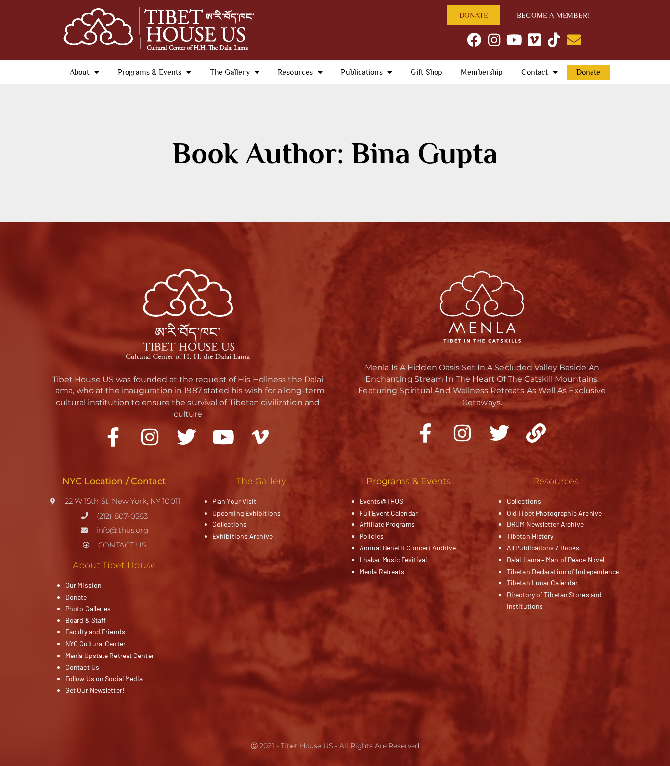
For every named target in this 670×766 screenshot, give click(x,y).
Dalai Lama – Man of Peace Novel (555, 559)
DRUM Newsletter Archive (545, 524)
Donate (588, 72)
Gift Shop (426, 72)
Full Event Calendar (389, 513)
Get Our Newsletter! (94, 690)
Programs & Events (150, 72)
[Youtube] (514, 40)
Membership (482, 72)
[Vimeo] (534, 40)
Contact (534, 72)
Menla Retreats (382, 571)
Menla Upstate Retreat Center (109, 655)
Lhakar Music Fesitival (393, 559)
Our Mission (83, 585)
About (80, 72)
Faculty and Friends (95, 632)
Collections (229, 524)
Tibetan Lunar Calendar (542, 582)
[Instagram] (494, 40)
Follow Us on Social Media (104, 678)
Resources (295, 72)
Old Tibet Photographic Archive (554, 513)
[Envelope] (574, 40)
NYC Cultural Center (95, 643)
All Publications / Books (543, 548)
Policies (372, 536)
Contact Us (82, 667)
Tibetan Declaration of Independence (563, 571)
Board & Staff (85, 620)
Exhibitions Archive (242, 536)
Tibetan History (530, 536)
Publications (361, 72)
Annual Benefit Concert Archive (408, 548)
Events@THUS (381, 501)
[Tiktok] (554, 40)
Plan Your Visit (234, 501)
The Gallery (230, 72)
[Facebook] (474, 40)
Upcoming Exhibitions (246, 513)
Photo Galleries (88, 608)
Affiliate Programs (387, 524)
